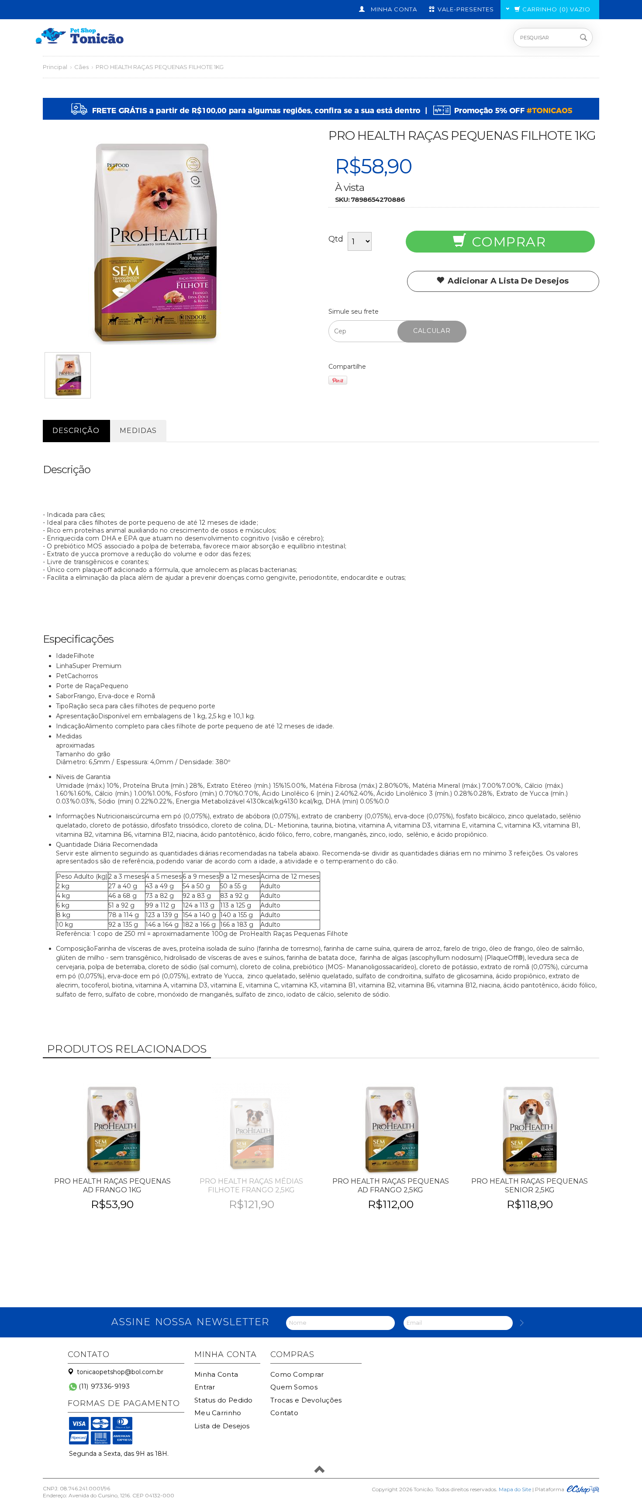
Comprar (506, 242)
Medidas (138, 430)
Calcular (432, 331)
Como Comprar (297, 1374)
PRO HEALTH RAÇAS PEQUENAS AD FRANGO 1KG (112, 1185)
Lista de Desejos (222, 1426)
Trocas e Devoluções (306, 1400)
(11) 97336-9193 (103, 1386)
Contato (284, 1413)
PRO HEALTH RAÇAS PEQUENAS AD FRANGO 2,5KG (390, 1185)
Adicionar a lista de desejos (507, 281)
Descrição (76, 430)
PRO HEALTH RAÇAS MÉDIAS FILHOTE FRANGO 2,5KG (251, 1185)
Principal (55, 66)
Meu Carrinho (218, 1413)
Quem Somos (294, 1387)
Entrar (204, 1387)
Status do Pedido (223, 1400)
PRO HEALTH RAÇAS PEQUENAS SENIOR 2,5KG (529, 1185)
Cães (81, 66)
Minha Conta (216, 1374)
